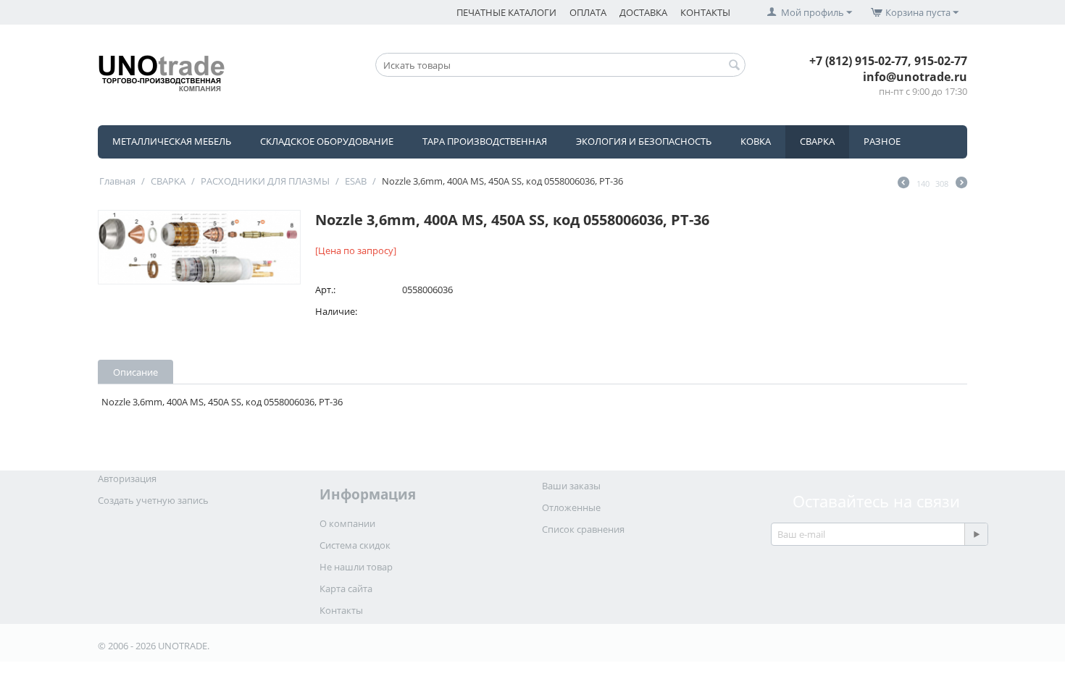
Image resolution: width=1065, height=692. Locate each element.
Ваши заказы (571, 485)
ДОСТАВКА (643, 12)
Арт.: (325, 289)
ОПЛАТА (587, 12)
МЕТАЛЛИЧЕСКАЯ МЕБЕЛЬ (171, 141)
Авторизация (127, 478)
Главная (117, 180)
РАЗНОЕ (882, 141)
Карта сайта (346, 588)
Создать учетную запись (153, 500)
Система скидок (355, 545)
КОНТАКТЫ (705, 12)
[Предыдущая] (903, 184)
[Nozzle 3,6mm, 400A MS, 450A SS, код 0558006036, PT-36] (199, 247)
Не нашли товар (356, 566)
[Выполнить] (975, 534)
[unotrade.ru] (161, 71)
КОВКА (755, 141)
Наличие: (336, 311)
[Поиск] (734, 65)
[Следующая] (961, 184)
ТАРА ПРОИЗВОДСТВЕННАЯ (484, 141)
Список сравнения (583, 529)
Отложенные (571, 507)
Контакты (341, 610)
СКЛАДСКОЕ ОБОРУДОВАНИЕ (326, 141)
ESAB (356, 180)
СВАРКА (817, 141)
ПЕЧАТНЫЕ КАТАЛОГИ (506, 12)
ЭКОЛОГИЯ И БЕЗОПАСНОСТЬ (643, 141)
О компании (347, 523)
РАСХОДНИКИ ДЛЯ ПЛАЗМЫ (265, 180)
